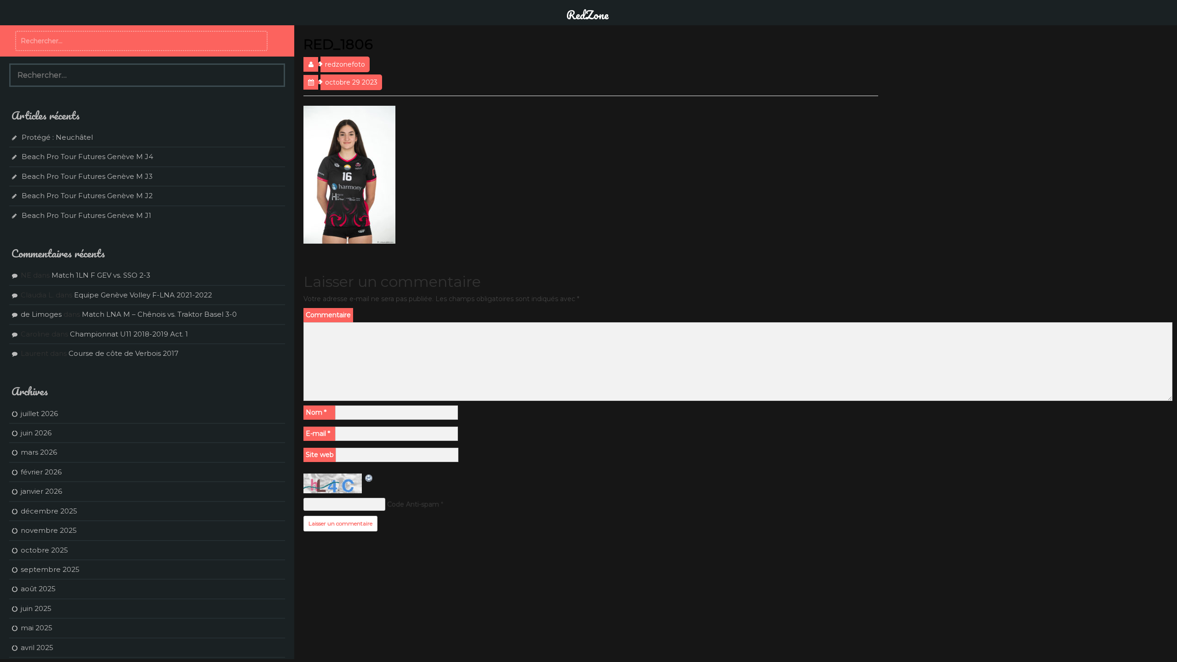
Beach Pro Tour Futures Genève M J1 (86, 215)
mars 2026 (39, 452)
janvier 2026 (41, 491)
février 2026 (41, 472)
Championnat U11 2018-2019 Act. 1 (129, 334)
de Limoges (41, 314)
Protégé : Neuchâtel (57, 137)
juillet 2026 (39, 413)
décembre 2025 (49, 511)
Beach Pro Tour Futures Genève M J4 (87, 156)
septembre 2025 (50, 569)
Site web (320, 455)
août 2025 (38, 588)
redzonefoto (345, 64)
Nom (316, 412)
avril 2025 (37, 647)
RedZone (587, 15)
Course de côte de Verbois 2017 (123, 353)
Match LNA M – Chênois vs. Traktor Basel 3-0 (159, 314)
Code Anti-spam (413, 504)
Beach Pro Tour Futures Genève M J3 (87, 176)
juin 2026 (36, 432)
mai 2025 (36, 627)
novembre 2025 (49, 530)
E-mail (318, 433)
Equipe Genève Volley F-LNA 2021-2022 (143, 295)
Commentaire (328, 315)
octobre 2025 (44, 550)
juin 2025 (36, 608)
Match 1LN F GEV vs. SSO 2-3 (100, 275)
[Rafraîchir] (369, 478)
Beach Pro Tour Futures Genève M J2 (87, 195)
